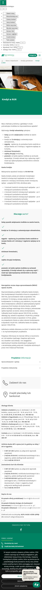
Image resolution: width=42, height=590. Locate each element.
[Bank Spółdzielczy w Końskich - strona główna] (7, 55)
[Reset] (1, 9)
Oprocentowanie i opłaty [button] (10, 362)
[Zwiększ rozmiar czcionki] (18, 45)
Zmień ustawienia (21, 586)
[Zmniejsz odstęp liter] (17, 50)
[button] (40, 55)
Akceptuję (21, 576)
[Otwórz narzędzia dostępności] (3, 2)
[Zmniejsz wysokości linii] (18, 47)
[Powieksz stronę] (24, 43)
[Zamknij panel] (5, 9)
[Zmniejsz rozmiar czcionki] (15, 45)
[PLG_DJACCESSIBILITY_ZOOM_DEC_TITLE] (21, 43)
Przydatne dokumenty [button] (9, 368)
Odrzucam (21, 581)
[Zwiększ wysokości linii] (21, 47)
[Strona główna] (2, 61)
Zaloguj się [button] (32, 55)
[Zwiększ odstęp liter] (20, 50)
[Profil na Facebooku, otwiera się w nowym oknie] (21, 530)
